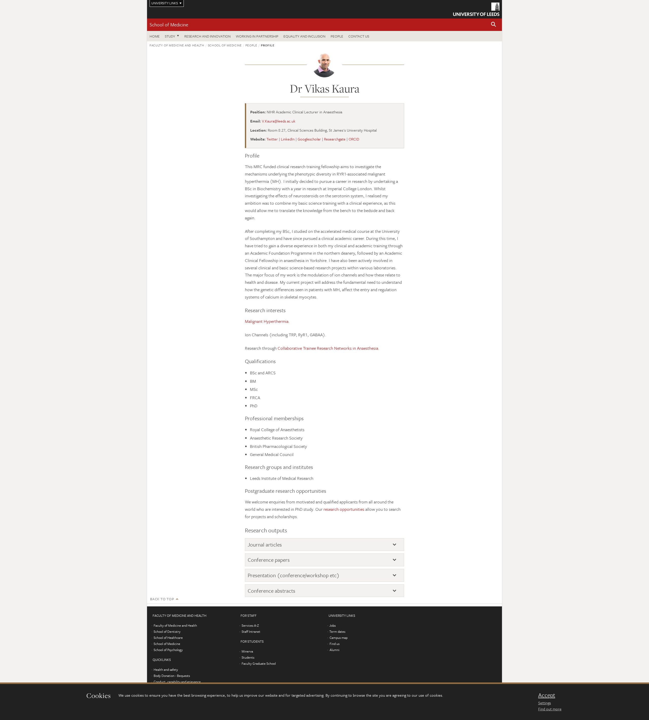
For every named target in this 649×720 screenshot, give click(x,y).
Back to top (162, 599)
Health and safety (166, 669)
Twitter (272, 139)
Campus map (339, 637)
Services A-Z (250, 625)
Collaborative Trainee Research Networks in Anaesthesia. (329, 348)
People (337, 36)
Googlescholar (309, 139)
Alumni (334, 649)
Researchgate (335, 139)
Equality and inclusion (304, 36)
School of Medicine (169, 24)
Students (248, 657)
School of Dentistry (167, 631)
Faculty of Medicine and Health (177, 45)
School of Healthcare (168, 637)
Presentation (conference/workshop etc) (293, 575)
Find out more (550, 709)
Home (155, 36)
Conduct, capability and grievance (177, 681)
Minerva (247, 651)
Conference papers (269, 560)
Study (170, 36)
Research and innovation (207, 36)
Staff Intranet (251, 631)
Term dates (337, 631)
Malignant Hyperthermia (267, 321)
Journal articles (265, 544)
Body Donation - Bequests (172, 675)
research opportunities (343, 509)
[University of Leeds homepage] (476, 9)
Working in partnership (257, 36)
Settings (544, 703)
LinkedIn (288, 139)
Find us (334, 643)
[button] (493, 25)
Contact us (358, 36)
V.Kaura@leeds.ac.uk (278, 121)
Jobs (332, 625)
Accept (546, 695)
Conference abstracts (271, 590)
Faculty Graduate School (259, 663)
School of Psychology (168, 649)
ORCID (354, 139)
